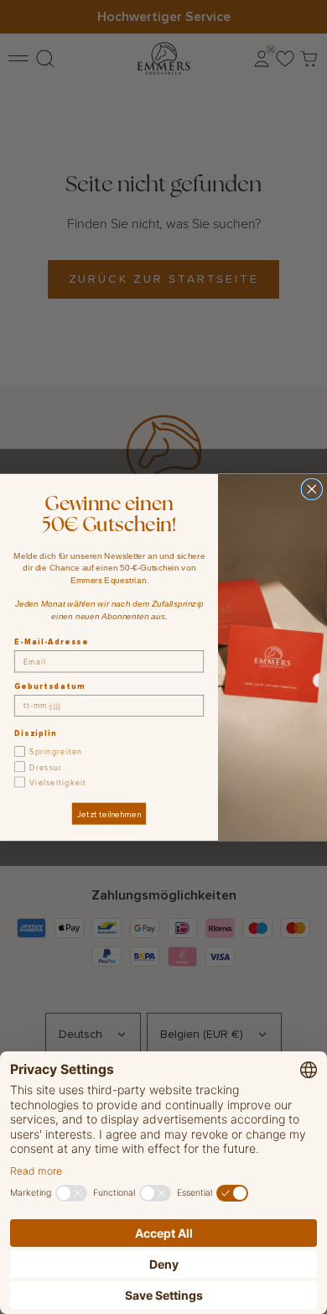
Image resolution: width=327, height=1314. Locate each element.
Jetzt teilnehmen (108, 813)
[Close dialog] (311, 488)
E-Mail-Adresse (51, 641)
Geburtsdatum (49, 685)
